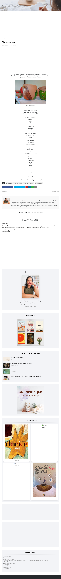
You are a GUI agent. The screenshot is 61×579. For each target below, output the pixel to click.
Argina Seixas (9, 183)
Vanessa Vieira (5, 45)
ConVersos (26, 183)
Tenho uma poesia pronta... (16, 357)
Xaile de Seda (6, 561)
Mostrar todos (7, 570)
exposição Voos (28, 76)
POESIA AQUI (6, 564)
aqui (40, 180)
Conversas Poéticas (18, 183)
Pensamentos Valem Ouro (11, 6)
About (52, 576)
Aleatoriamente (7, 556)
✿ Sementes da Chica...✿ (9, 563)
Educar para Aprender (8, 559)
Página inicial (4, 38)
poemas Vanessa (11, 38)
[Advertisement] (30, 24)
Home (48, 576)
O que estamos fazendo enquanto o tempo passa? (21, 363)
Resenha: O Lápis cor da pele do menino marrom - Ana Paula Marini (25, 376)
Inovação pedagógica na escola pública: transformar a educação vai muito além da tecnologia (25, 560)
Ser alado (5, 557)
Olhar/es (12, 370)
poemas (31, 183)
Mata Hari (5, 566)
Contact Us (57, 576)
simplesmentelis (7, 567)
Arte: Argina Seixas (30, 105)
